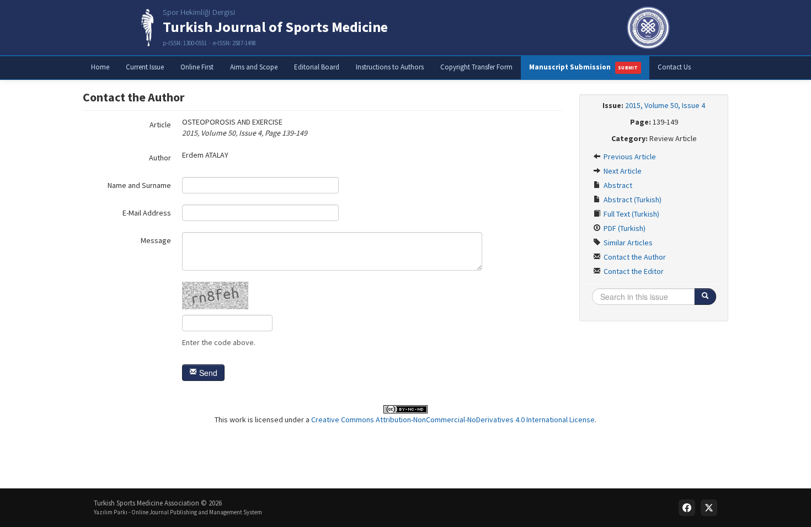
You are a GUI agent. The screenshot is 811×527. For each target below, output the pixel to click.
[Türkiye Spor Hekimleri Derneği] (648, 28)
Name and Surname (139, 185)
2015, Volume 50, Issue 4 (665, 105)
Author (160, 158)
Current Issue (145, 67)
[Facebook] (687, 507)
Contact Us (674, 67)
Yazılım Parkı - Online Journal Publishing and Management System (178, 512)
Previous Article (629, 157)
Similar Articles (627, 243)
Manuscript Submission (583, 67)
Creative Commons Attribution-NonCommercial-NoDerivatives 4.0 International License (453, 419)
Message (156, 240)
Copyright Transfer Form (476, 67)
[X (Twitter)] (709, 507)
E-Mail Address (146, 213)
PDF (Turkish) (623, 228)
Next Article (622, 171)
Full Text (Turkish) (630, 214)
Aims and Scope (254, 67)
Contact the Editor (633, 271)
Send (207, 372)
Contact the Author (634, 257)
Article (160, 125)
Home (100, 67)
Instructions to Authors (390, 67)
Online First (197, 67)
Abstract (617, 185)
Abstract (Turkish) (631, 200)
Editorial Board (316, 67)
